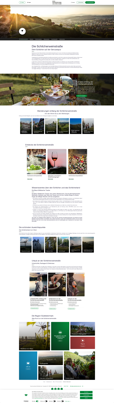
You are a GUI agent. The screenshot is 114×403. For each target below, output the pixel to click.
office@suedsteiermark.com (75, 386)
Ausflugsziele (43, 363)
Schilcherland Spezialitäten (76, 175)
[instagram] (58, 389)
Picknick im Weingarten (78, 334)
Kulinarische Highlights (81, 95)
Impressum (60, 398)
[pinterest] (62, 389)
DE (82, 386)
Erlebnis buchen (52, 308)
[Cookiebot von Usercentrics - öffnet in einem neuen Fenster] (26, 401)
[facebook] (52, 389)
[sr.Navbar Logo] (57, 2)
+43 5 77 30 (66, 386)
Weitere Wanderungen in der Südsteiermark (88, 131)
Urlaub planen (69, 378)
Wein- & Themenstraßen (57, 381)
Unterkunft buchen (34, 308)
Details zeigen (67, 401)
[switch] (46, 401)
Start (44, 381)
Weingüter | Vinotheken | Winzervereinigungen (54, 176)
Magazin (60, 340)
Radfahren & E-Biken (26, 348)
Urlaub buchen (91, 2)
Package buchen (71, 308)
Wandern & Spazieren (46, 378)
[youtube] (55, 389)
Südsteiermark (49, 381)
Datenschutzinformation (39, 398)
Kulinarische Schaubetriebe (34, 175)
